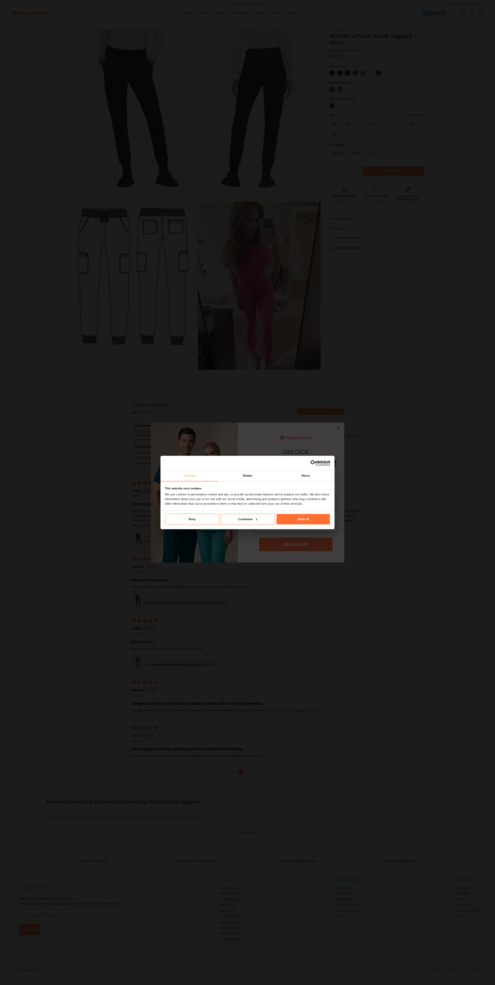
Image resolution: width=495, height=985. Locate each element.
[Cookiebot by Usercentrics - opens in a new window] (313, 463)
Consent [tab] (189, 475)
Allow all (303, 519)
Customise (245, 519)
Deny (192, 519)
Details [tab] (247, 475)
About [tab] (305, 475)
